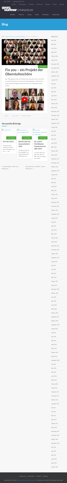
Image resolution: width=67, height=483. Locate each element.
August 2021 (54, 261)
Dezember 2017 (55, 392)
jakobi (6, 115)
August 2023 (54, 174)
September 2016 (55, 443)
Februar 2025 (54, 103)
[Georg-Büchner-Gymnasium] (32, 9)
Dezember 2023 (55, 159)
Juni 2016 (53, 451)
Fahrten (12, 138)
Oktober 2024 (54, 119)
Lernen (29, 14)
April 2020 (54, 305)
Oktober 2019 (54, 321)
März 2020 (54, 309)
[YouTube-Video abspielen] (24, 100)
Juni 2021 (53, 269)
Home (3, 36)
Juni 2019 (53, 336)
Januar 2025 (54, 107)
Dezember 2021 (55, 246)
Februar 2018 (54, 384)
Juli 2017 (53, 407)
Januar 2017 (54, 427)
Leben (37, 14)
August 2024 (54, 127)
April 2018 (54, 376)
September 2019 (55, 325)
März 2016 (54, 463)
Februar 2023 (54, 194)
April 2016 (54, 459)
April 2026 (54, 48)
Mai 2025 (53, 92)
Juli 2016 (53, 447)
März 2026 (54, 52)
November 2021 (55, 249)
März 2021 (54, 277)
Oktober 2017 (54, 400)
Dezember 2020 (55, 289)
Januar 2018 (54, 388)
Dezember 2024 (55, 111)
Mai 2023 (53, 182)
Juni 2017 (53, 411)
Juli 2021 (53, 265)
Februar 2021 (54, 281)
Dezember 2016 (55, 431)
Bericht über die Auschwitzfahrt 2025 (24, 144)
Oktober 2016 (54, 439)
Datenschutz (31, 476)
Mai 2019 (53, 340)
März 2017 (54, 419)
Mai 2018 (53, 372)
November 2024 (55, 115)
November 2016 (55, 435)
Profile (20, 36)
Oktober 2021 (54, 253)
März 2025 (54, 99)
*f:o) (13, 36)
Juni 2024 (53, 135)
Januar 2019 (54, 356)
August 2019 (54, 328)
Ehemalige (47, 4)
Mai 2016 (53, 455)
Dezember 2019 (55, 317)
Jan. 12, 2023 (15, 115)
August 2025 (54, 80)
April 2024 (54, 143)
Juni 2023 (53, 178)
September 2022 (55, 214)
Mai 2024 (53, 139)
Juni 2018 (53, 368)
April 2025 (54, 95)
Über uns (21, 14)
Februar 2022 (54, 238)
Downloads (46, 14)
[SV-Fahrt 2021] (9, 134)
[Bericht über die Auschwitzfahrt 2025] (24, 134)
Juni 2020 (53, 297)
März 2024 (54, 147)
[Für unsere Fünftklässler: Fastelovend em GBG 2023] (40, 134)
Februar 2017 (54, 423)
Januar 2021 (54, 285)
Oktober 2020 (54, 293)
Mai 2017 (53, 415)
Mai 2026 (53, 44)
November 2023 (55, 163)
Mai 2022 (53, 226)
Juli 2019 (53, 332)
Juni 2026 (53, 40)
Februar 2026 (54, 56)
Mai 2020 (53, 301)
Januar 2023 (54, 198)
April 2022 (54, 230)
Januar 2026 (54, 60)
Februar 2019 (54, 352)
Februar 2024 (54, 151)
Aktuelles (12, 14)
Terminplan (31, 4)
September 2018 (55, 360)
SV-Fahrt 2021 (8, 142)
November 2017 (55, 396)
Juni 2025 (53, 88)
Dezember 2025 (55, 64)
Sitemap (45, 476)
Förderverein (40, 4)
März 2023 (54, 190)
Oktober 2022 (54, 210)
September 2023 (55, 171)
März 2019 (54, 348)
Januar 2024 (54, 155)
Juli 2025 (53, 84)
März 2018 (54, 380)
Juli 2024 (53, 131)
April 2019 (54, 344)
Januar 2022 (54, 242)
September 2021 (55, 257)
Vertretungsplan (22, 4)
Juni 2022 (53, 222)
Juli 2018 (53, 364)
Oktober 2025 (54, 72)
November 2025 (55, 68)
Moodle (14, 4)
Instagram (61, 4)
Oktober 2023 (54, 167)
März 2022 (54, 234)
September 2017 (55, 404)
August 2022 (54, 218)
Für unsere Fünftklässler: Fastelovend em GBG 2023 (40, 145)
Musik (23, 36)
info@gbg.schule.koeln (18, 1)
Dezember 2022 (55, 202)
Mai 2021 (53, 273)
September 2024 (55, 123)
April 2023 (54, 186)
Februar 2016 (54, 467)
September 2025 (55, 76)
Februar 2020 (54, 313)
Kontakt (55, 4)
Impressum (23, 476)
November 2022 (55, 206)
